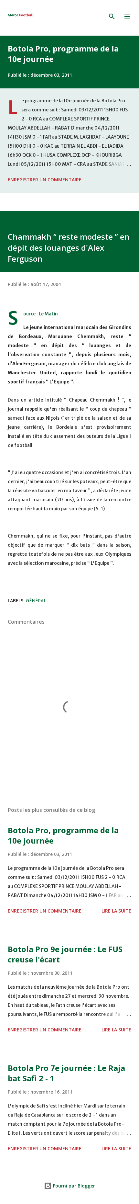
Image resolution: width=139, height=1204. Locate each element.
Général (36, 600)
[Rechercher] (112, 16)
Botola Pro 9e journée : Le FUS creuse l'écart (65, 954)
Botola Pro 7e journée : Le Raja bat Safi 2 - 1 (66, 1073)
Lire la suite (116, 911)
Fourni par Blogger (73, 1186)
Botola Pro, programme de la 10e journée (63, 53)
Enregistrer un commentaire (44, 179)
